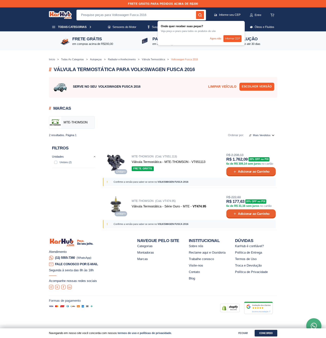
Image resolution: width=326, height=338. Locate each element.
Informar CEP (232, 38)
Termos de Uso (246, 259)
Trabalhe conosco (201, 259)
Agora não (215, 38)
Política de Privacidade (251, 272)
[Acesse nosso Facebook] (63, 287)
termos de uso (127, 333)
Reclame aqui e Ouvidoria (207, 252)
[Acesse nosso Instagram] (51, 287)
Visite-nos (196, 265)
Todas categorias (72, 27)
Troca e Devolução (248, 265)
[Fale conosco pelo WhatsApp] (313, 325)
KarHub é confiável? (249, 246)
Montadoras (145, 252)
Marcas (142, 259)
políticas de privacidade (155, 333)
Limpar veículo (222, 86)
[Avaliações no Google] (258, 308)
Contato (194, 272)
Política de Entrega (248, 252)
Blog (192, 278)
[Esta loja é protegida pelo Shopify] (230, 308)
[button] (251, 15)
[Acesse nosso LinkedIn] (69, 287)
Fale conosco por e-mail (76, 264)
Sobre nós (196, 246)
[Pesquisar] (200, 15)
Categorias (145, 246)
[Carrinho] (272, 15)
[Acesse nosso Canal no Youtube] (57, 287)
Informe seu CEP (230, 14)
